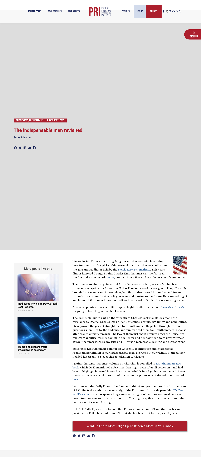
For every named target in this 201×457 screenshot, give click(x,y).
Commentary (22, 120)
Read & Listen (74, 11)
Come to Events (55, 11)
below (110, 277)
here (75, 379)
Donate (153, 11)
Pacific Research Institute (134, 269)
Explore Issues (34, 11)
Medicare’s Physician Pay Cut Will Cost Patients (38, 305)
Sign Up (140, 11)
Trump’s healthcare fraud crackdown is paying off (32, 348)
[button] (180, 11)
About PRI (126, 11)
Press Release (36, 120)
